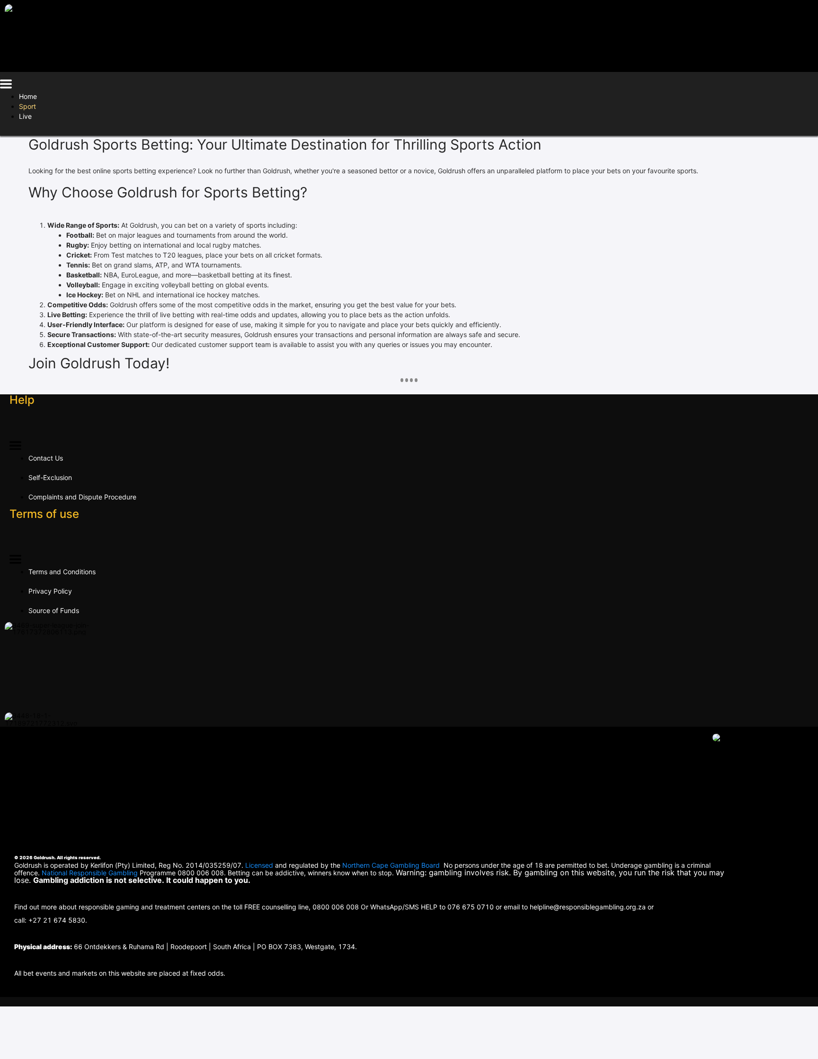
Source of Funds (53, 610)
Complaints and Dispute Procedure (82, 497)
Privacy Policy (50, 591)
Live (25, 116)
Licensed (260, 865)
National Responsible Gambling (90, 873)
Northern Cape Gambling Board (391, 865)
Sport (27, 106)
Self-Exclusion (50, 477)
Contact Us (45, 458)
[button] (6, 85)
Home (28, 96)
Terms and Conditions (62, 572)
